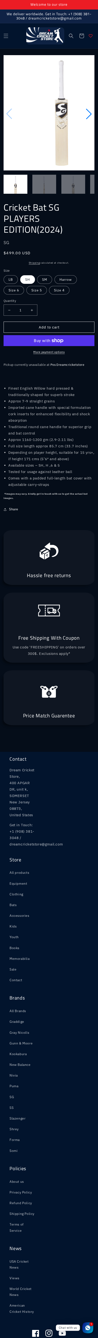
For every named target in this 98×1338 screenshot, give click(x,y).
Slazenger (17, 1094)
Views (15, 1253)
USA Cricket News (19, 1240)
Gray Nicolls (19, 1008)
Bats (13, 880)
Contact (16, 955)
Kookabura (18, 1029)
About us (17, 1157)
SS (12, 1083)
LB (11, 255)
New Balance (20, 1040)
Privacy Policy (21, 1168)
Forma (15, 1115)
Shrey (14, 1104)
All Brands (18, 986)
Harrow (65, 255)
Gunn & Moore (21, 1019)
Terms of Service (17, 1203)
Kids (13, 902)
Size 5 (36, 266)
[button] (6, 36)
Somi (14, 1126)
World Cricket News (21, 1267)
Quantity (10, 276)
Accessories (19, 891)
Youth (14, 912)
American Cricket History (22, 1284)
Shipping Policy (22, 1189)
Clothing (16, 870)
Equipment (18, 859)
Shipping (34, 238)
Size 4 (59, 266)
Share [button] (13, 485)
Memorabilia (20, 934)
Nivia (14, 1051)
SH (27, 255)
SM (44, 255)
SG (12, 1072)
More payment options (49, 327)
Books (15, 923)
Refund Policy (21, 1178)
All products (19, 848)
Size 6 (14, 266)
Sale (13, 945)
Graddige (17, 997)
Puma (14, 1061)
